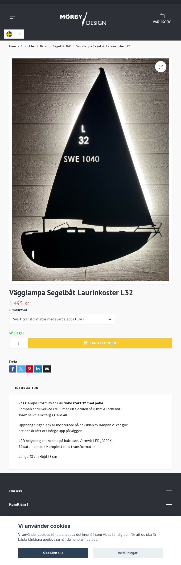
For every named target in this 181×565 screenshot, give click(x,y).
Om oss (15, 490)
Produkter (28, 46)
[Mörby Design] (83, 18)
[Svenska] (14, 34)
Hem (12, 46)
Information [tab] (26, 388)
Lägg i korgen (103, 342)
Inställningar (128, 553)
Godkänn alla (53, 553)
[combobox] (14, 34)
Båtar (44, 46)
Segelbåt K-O (62, 46)
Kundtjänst (18, 504)
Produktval (18, 309)
